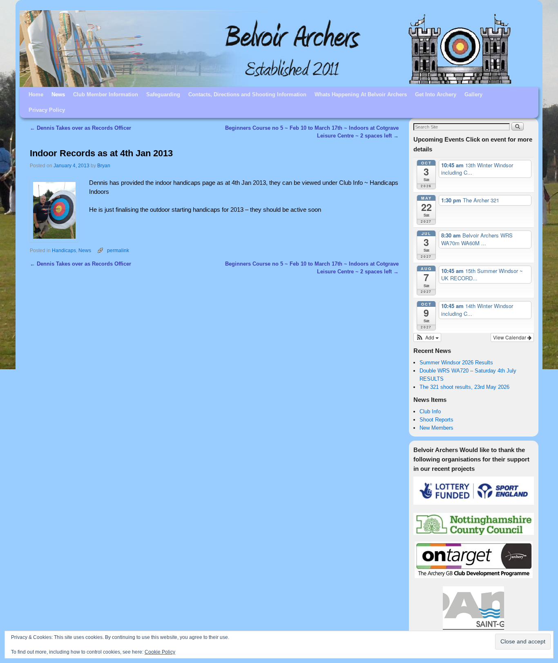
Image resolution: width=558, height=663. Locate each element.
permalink (118, 250)
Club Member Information (105, 94)
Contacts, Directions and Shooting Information (247, 94)
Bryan (103, 165)
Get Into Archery (435, 94)
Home (36, 94)
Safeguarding (163, 94)
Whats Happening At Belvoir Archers (361, 94)
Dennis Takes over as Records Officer (80, 128)
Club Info (430, 411)
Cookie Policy (160, 652)
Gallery (473, 94)
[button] (427, 337)
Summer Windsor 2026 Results (456, 362)
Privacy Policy (47, 110)
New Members (436, 428)
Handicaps (64, 250)
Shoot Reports (436, 420)
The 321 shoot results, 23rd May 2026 (464, 387)
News (58, 94)
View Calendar (510, 337)
